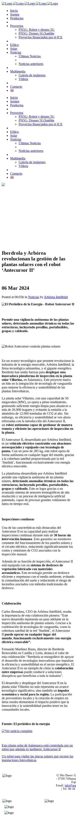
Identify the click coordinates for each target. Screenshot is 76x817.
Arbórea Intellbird (56, 297)
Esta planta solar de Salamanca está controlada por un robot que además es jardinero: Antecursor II (37, 747)
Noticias (33, 297)
